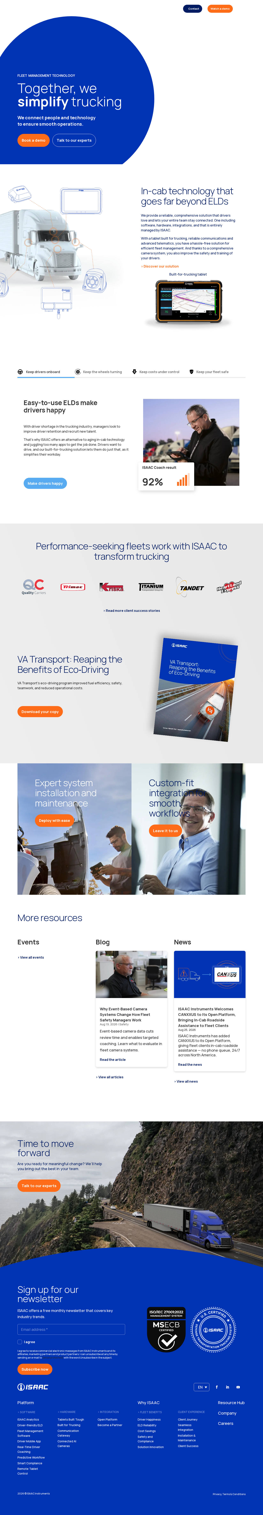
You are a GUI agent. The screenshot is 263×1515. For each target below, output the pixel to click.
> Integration (108, 1412)
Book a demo (33, 140)
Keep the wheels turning (102, 372)
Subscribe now (35, 1369)
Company (155, 8)
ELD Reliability (147, 1425)
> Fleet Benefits (150, 1412)
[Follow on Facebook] (216, 1387)
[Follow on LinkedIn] (227, 1387)
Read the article (113, 1059)
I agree (29, 1342)
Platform (94, 8)
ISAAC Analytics (28, 1419)
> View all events (30, 957)
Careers (172, 8)
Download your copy (40, 711)
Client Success (188, 1446)
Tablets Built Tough (71, 1419)
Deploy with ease (54, 820)
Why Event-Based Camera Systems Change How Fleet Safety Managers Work (125, 1014)
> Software (26, 1412)
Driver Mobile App (29, 1441)
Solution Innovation (151, 1447)
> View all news (186, 1081)
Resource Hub (134, 8)
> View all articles (109, 1077)
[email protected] (52, 1357)
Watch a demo (220, 8)
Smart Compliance (29, 1463)
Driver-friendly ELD (30, 1425)
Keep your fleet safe (212, 372)
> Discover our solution (160, 266)
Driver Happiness (149, 1419)
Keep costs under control (159, 372)
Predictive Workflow (31, 1457)
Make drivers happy (45, 483)
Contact (193, 8)
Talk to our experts (74, 140)
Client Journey (187, 1419)
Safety (124, 1024)
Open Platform (107, 1419)
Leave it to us (165, 830)
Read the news (190, 1064)
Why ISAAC (112, 8)
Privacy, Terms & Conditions (229, 1494)
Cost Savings (147, 1431)
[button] (201, 1387)
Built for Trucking (69, 1425)
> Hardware (67, 1412)
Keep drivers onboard (43, 372)
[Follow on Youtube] (238, 1387)
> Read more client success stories (131, 610)
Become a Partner (110, 1425)
